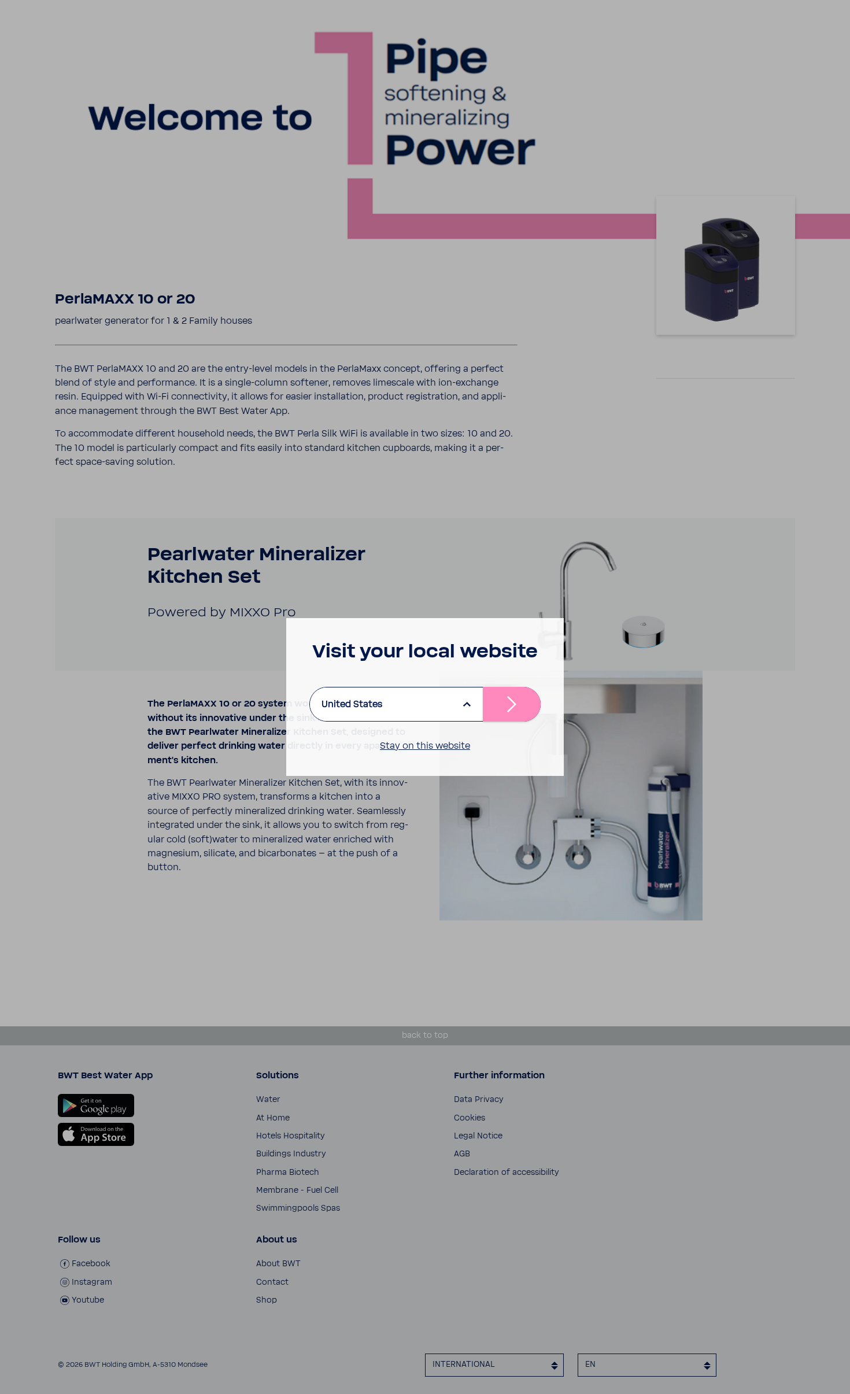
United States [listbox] (351, 704)
